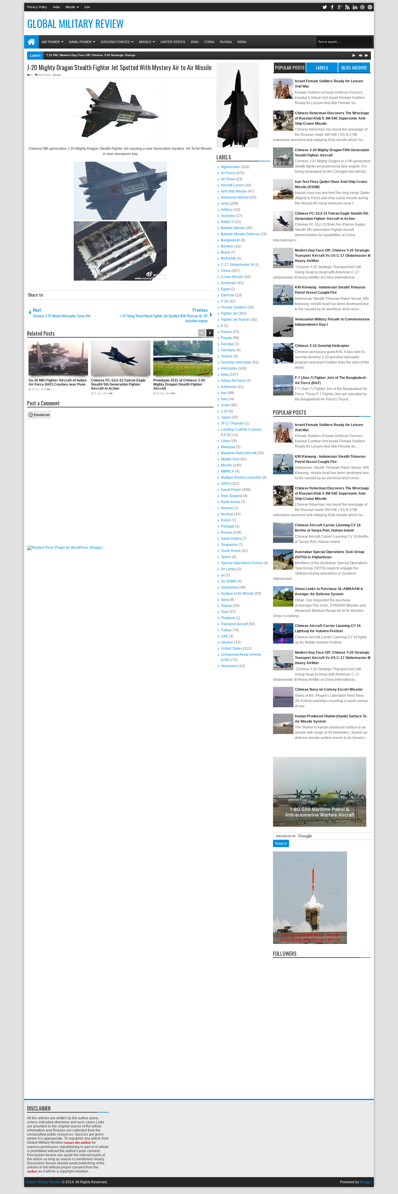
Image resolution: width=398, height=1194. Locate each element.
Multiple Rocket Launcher (241, 477)
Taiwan (226, 606)
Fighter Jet (229, 313)
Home (31, 42)
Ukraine (227, 642)
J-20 (224, 411)
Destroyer (228, 283)
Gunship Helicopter (236, 362)
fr (222, 326)
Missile (70, 7)
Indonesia (229, 387)
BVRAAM (228, 258)
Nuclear (227, 514)
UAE (224, 636)
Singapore (229, 545)
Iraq (224, 399)
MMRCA (227, 471)
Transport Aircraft (234, 624)
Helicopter (229, 368)
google (340, 7)
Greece (227, 356)
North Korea (230, 502)
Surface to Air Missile (237, 593)
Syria (225, 600)
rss (347, 7)
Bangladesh (230, 240)
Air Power (51, 42)
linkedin (355, 7)
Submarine (229, 587)
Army (225, 204)
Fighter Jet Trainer (235, 320)
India (56, 7)
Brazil (225, 252)
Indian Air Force (233, 381)
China (209, 42)
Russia (226, 42)
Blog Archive (354, 67)
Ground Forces (115, 42)
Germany (228, 350)
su (223, 575)
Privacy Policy (37, 7)
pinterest (370, 7)
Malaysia (228, 447)
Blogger (366, 1182)
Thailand (228, 618)
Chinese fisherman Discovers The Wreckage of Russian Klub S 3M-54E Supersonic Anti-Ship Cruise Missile (332, 118)
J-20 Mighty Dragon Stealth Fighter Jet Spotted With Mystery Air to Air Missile (119, 67)
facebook (332, 7)
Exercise (228, 295)
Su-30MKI (229, 581)
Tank (224, 612)
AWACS (227, 222)
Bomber (227, 246)
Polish (226, 520)
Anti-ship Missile (234, 191)
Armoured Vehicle (235, 197)
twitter (324, 7)
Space (226, 557)
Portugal (227, 526)
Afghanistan (230, 167)
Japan (226, 417)
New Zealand (231, 496)
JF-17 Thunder (232, 423)
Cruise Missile (232, 277)
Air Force (45, 74)
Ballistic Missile (233, 228)
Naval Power (80, 42)
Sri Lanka (228, 569)
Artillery (227, 210)
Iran (87, 7)
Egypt (225, 289)
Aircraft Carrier (232, 185)
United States (173, 42)
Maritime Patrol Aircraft (238, 453)
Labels (322, 67)
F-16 (224, 301)
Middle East (230, 459)
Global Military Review (75, 23)
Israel (225, 405)
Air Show (228, 179)
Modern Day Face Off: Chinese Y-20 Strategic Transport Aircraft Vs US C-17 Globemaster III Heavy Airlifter (135, 55)
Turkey (226, 630)
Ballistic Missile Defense (240, 234)
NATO (225, 484)
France (226, 332)
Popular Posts (289, 67)
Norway (227, 508)
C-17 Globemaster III (237, 265)
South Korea (231, 551)
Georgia (227, 344)
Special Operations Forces (242, 563)
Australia (228, 216)
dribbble (362, 7)
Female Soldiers (234, 307)
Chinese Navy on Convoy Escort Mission (328, 689)
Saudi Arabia (231, 539)
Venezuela (229, 666)
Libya (225, 441)
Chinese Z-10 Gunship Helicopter (322, 346)
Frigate (226, 338)
